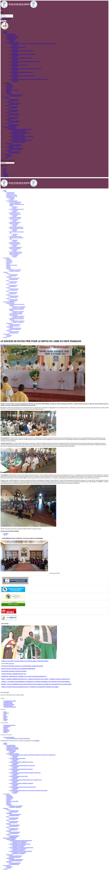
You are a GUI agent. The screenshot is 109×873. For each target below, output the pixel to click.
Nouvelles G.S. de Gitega (18, 135)
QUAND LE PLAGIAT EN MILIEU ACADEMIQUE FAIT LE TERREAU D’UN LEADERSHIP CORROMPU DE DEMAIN (30, 687)
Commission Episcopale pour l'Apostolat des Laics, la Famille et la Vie (25, 68)
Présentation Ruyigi (14, 117)
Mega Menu (6, 174)
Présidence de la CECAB (12, 36)
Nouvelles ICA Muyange (14, 145)
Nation (5, 171)
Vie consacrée (7, 154)
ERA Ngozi (9, 150)
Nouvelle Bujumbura (14, 104)
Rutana (8, 123)
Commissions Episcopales (13, 42)
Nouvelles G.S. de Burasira (18, 142)
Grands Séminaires (11, 128)
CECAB (5, 33)
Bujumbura (9, 101)
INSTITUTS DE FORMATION (10, 126)
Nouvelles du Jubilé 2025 (15, 96)
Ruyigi (8, 116)
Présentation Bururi (14, 110)
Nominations (9, 85)
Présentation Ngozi (13, 106)
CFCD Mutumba (10, 147)
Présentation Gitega (14, 99)
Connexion (3, 20)
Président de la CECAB (9, 704)
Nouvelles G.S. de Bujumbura (19, 131)
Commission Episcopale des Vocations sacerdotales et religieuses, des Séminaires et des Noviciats (32, 43)
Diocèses (6, 97)
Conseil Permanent (11, 35)
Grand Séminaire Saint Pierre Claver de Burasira (20, 140)
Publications (9, 87)
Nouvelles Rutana (13, 125)
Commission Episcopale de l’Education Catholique (21, 57)
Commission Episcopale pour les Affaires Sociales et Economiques (25, 61)
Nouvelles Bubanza (13, 122)
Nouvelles (11, 41)
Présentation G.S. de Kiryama (19, 137)
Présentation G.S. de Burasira (19, 141)
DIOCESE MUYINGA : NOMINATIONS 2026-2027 (13, 674)
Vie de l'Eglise (6, 257)
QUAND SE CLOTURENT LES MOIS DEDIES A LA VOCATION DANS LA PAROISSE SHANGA (24, 661)
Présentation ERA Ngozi (15, 151)
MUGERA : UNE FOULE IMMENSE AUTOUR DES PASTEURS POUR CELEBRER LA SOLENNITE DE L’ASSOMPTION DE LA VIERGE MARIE (36, 684)
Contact (5, 157)
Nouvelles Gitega (13, 100)
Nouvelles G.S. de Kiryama (18, 138)
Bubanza (9, 119)
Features (6, 175)
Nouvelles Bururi (13, 111)
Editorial (8, 88)
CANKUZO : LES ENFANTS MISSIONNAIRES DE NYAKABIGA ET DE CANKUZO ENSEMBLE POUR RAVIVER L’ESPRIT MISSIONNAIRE (35, 681)
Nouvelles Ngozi (13, 107)
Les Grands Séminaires (9, 737)
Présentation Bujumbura (15, 103)
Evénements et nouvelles (12, 90)
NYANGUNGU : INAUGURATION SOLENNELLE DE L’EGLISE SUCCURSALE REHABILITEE (23, 676)
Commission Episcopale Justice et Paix (18, 65)
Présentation (12, 40)
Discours (9, 92)
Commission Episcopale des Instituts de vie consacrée (22, 54)
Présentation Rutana (14, 124)
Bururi (8, 109)
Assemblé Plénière (11, 34)
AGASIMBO (37, 740)
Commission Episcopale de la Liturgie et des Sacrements (22, 75)
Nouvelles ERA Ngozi (14, 153)
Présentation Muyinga (14, 113)
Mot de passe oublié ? (6, 19)
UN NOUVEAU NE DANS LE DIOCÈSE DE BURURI (14, 671)
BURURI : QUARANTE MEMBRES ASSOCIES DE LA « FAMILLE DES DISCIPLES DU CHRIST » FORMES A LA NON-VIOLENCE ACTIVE (35, 679)
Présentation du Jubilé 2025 (16, 94)
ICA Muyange (10, 143)
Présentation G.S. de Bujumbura (19, 130)
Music (5, 173)
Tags (5, 169)
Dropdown (6, 176)
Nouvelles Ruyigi (13, 118)
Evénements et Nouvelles (9, 725)
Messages (9, 84)
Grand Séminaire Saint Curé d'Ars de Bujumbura (20, 129)
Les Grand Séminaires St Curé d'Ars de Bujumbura (18, 738)
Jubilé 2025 (9, 93)
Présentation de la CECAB (13, 37)
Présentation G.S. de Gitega (18, 134)
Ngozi (8, 105)
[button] (2, 8)
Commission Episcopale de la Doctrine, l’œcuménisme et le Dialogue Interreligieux (28, 79)
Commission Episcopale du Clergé (17, 47)
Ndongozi (9, 91)
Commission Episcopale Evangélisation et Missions (21, 72)
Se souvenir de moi (6, 18)
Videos (5, 168)
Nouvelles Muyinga (13, 115)
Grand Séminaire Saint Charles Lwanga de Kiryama (21, 136)
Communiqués (10, 86)
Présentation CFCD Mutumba (16, 148)
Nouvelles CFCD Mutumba (15, 149)
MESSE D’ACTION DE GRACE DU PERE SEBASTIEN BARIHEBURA (18, 668)
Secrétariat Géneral (11, 38)
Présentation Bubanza (14, 121)
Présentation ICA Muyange (15, 144)
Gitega (8, 98)
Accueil (5, 31)
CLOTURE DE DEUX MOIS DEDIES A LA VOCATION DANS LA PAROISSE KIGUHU (22, 666)
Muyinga (9, 112)
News (5, 170)
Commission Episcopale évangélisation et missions (21, 50)
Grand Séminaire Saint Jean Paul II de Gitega (19, 132)
